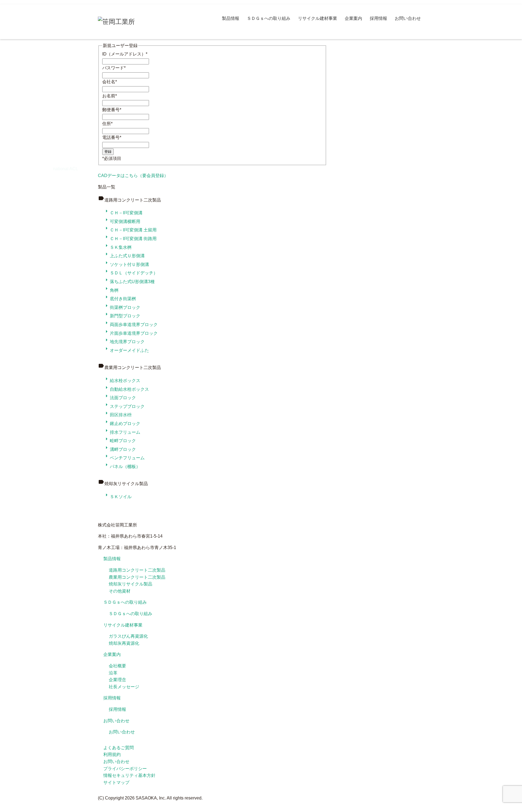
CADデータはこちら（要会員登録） (133, 175)
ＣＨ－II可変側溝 (122, 212)
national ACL (65, 168)
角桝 (111, 290)
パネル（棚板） (121, 466)
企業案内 (353, 18)
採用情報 (378, 18)
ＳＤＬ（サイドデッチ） (130, 273)
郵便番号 (111, 109)
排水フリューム (121, 432)
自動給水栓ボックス (126, 389)
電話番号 (111, 137)
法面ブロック (119, 397)
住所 (107, 123)
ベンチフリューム (124, 457)
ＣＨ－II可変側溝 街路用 (130, 238)
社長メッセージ (124, 686)
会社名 (109, 81)
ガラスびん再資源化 (128, 636)
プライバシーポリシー (125, 768)
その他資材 (119, 591)
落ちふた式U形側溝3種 (129, 281)
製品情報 (230, 18)
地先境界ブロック (124, 341)
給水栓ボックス (121, 380)
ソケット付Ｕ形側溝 (126, 264)
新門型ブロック (121, 316)
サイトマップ (116, 782)
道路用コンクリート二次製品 (137, 570)
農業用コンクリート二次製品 (137, 577)
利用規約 (112, 754)
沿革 (113, 673)
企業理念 (117, 679)
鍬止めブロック (121, 423)
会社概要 (117, 666)
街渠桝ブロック (121, 307)
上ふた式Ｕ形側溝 (124, 255)
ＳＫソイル (117, 496)
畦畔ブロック (119, 440)
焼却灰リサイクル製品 (130, 584)
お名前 (109, 96)
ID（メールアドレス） (124, 54)
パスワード (114, 68)
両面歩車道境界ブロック (130, 324)
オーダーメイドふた (126, 350)
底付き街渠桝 (119, 298)
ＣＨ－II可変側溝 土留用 (130, 230)
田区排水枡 (117, 415)
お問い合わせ (408, 18)
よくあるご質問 (118, 747)
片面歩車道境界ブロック (130, 333)
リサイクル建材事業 (317, 18)
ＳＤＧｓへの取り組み (268, 18)
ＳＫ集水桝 (117, 247)
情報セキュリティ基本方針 (129, 775)
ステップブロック (124, 406)
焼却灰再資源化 (124, 643)
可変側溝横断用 (121, 221)
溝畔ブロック (119, 449)
